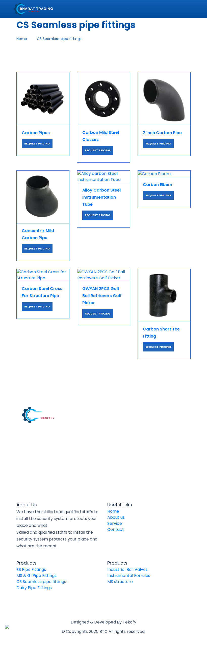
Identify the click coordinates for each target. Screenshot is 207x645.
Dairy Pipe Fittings (34, 588)
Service (114, 523)
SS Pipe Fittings (31, 569)
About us (116, 517)
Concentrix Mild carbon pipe (38, 234)
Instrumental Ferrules (128, 575)
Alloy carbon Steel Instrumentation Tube (101, 197)
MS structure (120, 582)
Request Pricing (37, 143)
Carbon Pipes (36, 133)
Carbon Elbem (157, 185)
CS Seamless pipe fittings (41, 582)
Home (113, 511)
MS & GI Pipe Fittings (36, 575)
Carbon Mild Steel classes (100, 136)
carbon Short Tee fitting (161, 332)
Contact (115, 529)
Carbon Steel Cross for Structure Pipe (42, 292)
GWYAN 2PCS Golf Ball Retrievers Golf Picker (102, 296)
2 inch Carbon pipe (162, 133)
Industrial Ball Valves (127, 569)
